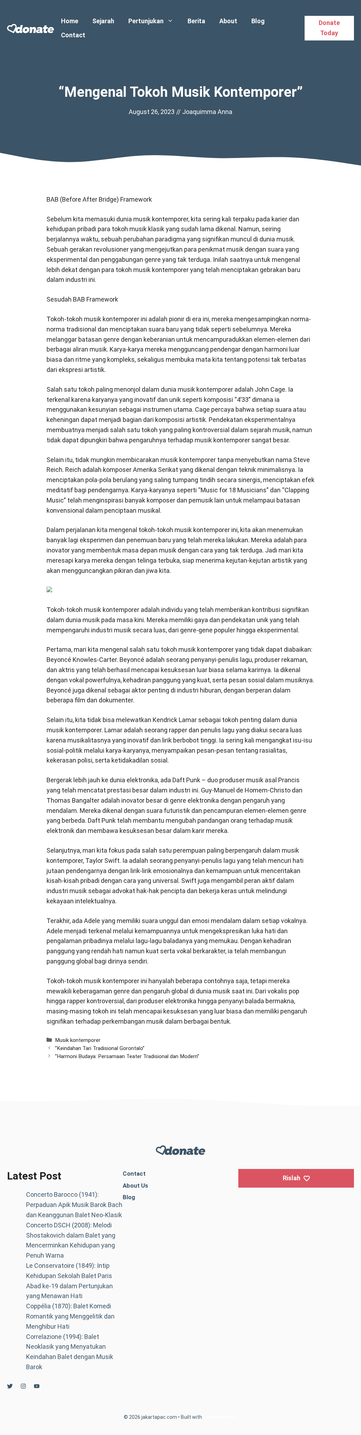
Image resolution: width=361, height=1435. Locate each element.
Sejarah (103, 21)
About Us (135, 1185)
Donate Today (329, 28)
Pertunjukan (146, 21)
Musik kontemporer (77, 1040)
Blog (258, 21)
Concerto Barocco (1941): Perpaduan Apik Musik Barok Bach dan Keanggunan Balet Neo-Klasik (74, 1205)
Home (69, 21)
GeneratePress (220, 1417)
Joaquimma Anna (207, 111)
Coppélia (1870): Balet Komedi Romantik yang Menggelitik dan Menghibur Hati (70, 1316)
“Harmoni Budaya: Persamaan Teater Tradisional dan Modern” (127, 1056)
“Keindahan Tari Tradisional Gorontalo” (100, 1048)
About (228, 21)
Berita (196, 21)
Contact (73, 35)
